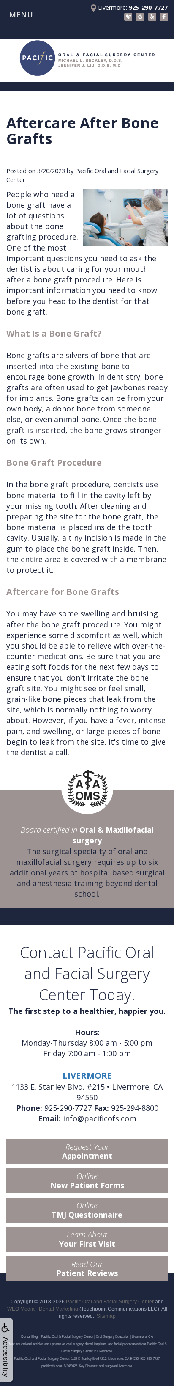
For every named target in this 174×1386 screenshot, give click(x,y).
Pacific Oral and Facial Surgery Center (110, 1302)
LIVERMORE (87, 1075)
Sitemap (106, 1316)
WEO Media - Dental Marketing (42, 1309)
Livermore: (132, 7)
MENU (21, 14)
